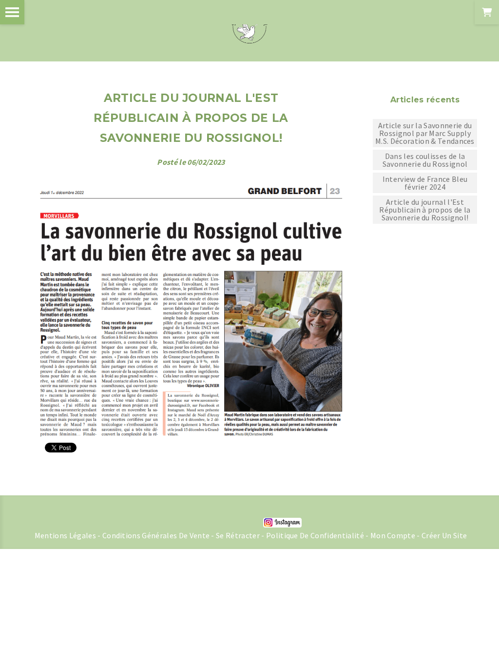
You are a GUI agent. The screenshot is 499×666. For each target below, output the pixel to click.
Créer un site (444, 535)
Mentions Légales (65, 535)
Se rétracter (238, 535)
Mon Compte (392, 535)
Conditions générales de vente (156, 535)
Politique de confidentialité (315, 535)
